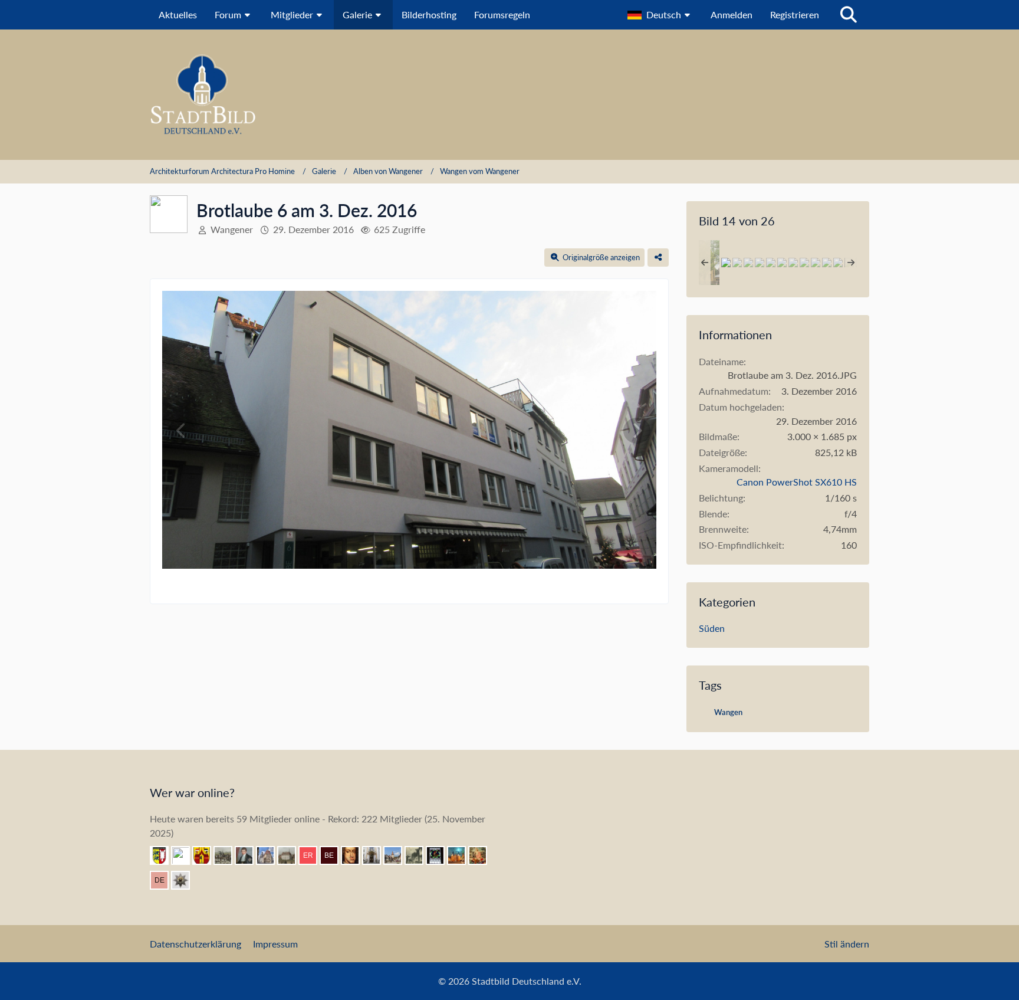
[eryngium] (312, 855)
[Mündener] (227, 855)
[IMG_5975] (804, 262)
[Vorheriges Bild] (181, 431)
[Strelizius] (291, 855)
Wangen (728, 712)
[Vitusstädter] (419, 855)
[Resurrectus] (482, 855)
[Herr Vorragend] (355, 855)
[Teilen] (658, 257)
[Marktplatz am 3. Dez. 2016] (770, 262)
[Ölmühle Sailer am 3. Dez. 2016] (737, 262)
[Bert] (270, 855)
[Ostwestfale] (206, 855)
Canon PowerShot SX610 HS (797, 481)
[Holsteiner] (164, 855)
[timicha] (185, 855)
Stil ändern (846, 943)
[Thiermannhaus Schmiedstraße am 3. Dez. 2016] (793, 262)
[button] (660, 14)
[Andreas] (440, 855)
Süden (712, 628)
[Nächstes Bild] (636, 431)
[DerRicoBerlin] (164, 880)
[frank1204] (461, 855)
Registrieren (794, 14)
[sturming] (185, 880)
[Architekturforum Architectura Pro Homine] (509, 94)
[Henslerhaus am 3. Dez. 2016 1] (748, 262)
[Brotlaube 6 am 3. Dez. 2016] (726, 262)
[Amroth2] (397, 855)
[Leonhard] (376, 855)
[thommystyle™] (249, 855)
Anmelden (731, 14)
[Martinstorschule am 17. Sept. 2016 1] (782, 262)
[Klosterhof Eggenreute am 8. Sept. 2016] (759, 262)
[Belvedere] (334, 855)
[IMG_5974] (815, 262)
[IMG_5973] (826, 262)
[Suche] (848, 14)
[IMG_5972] (838, 262)
